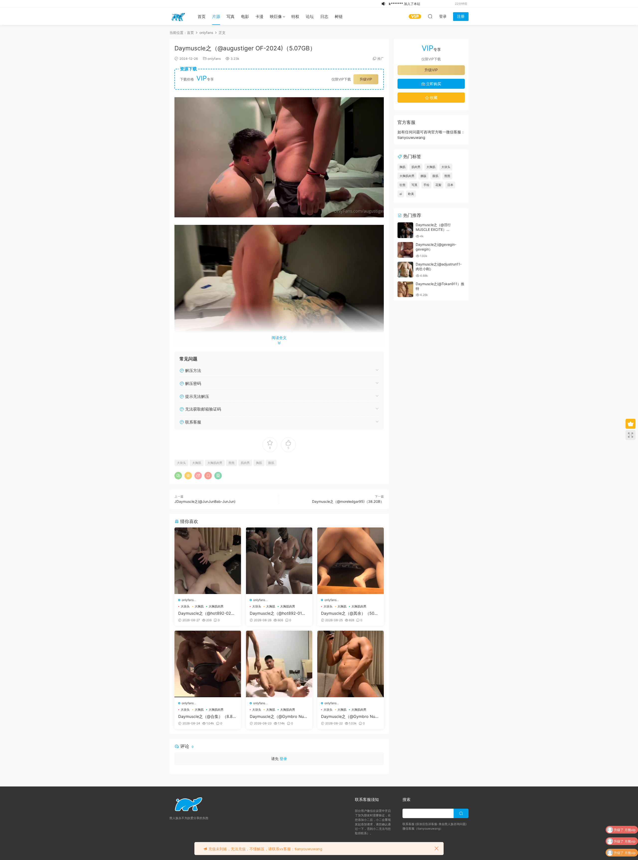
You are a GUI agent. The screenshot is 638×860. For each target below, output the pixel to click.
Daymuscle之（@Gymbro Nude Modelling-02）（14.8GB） (279, 716)
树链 (339, 16)
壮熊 (402, 185)
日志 (324, 16)
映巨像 (276, 16)
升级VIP (366, 79)
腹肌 (271, 463)
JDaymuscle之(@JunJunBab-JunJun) (205, 501)
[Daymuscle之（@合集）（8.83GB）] (207, 664)
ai (400, 194)
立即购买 (433, 84)
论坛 (310, 16)
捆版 (423, 176)
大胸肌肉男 (214, 463)
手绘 (426, 185)
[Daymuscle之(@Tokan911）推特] (405, 289)
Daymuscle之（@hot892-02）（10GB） (206, 613)
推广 (380, 59)
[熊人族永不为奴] (178, 16)
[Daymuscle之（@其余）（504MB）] (350, 560)
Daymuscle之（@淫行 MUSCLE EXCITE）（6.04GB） (433, 230)
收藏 (433, 97)
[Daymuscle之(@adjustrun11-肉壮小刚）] (405, 269)
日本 (450, 185)
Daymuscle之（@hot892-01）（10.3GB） (278, 613)
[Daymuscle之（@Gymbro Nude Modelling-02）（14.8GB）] (279, 664)
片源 (216, 16)
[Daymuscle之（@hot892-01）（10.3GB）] (279, 560)
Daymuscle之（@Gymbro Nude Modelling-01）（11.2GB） (350, 716)
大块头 (181, 463)
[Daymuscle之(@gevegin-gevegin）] (405, 250)
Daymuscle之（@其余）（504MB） (349, 613)
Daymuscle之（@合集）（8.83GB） (206, 716)
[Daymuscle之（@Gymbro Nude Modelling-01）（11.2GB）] (350, 664)
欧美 (411, 194)
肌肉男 (245, 463)
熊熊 (232, 463)
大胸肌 (196, 463)
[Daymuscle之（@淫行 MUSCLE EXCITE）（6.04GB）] (405, 230)
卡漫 (259, 16)
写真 (231, 16)
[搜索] (430, 16)
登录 (283, 758)
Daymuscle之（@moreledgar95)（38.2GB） (348, 501)
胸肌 (259, 463)
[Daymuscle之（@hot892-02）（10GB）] (207, 560)
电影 (245, 16)
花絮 (438, 185)
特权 (295, 16)
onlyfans (214, 59)
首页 (202, 16)
